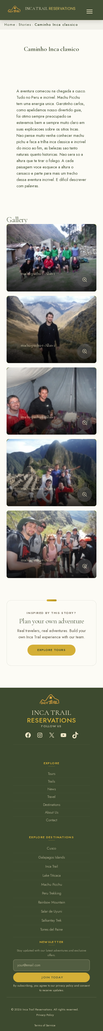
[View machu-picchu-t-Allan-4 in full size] (84, 494)
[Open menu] (89, 10)
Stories (25, 24)
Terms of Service (44, 1025)
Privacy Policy (45, 1015)
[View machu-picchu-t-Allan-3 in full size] (84, 422)
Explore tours (51, 650)
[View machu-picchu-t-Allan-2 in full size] (84, 351)
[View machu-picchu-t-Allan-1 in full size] (84, 279)
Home (9, 24)
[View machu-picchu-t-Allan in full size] (84, 566)
